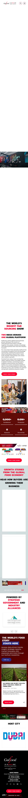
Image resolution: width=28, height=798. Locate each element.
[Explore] (24, 3)
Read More (8, 702)
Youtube (17, 784)
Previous (12, 631)
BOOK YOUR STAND (9, 374)
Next (16, 631)
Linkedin (14, 784)
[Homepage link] (10, 3)
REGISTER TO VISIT (14, 795)
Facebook (7, 784)
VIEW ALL (6, 660)
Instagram (10, 784)
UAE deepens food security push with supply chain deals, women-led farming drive (14, 684)
